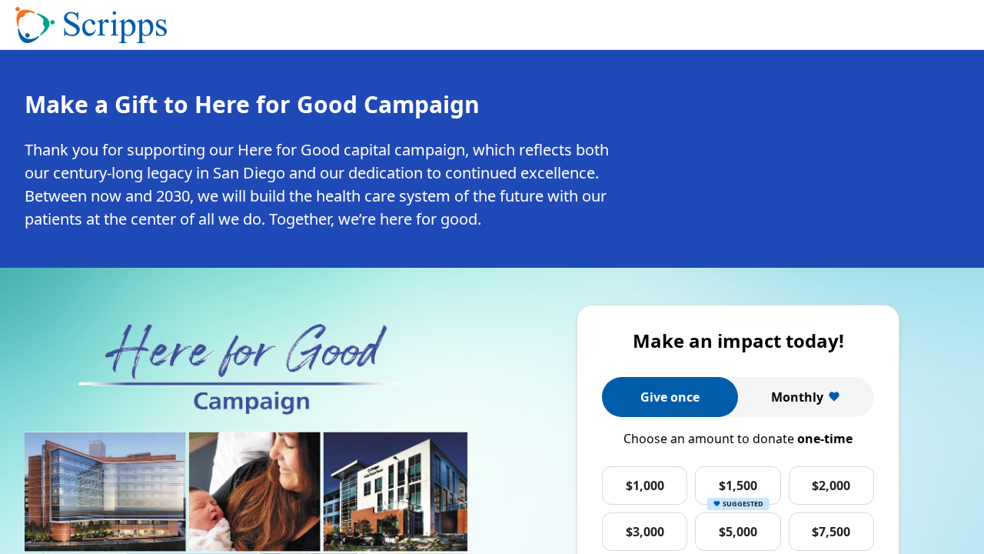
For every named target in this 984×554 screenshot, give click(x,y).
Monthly (797, 397)
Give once (670, 397)
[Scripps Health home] (91, 25)
